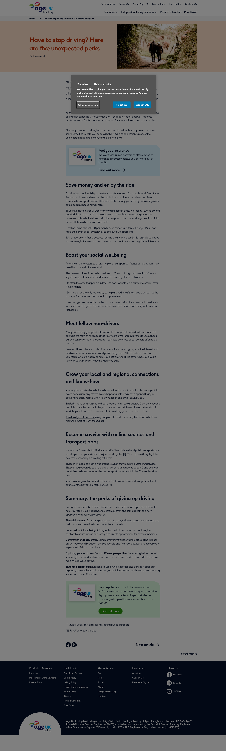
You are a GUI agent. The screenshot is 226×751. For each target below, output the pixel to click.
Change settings (88, 104)
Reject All (122, 104)
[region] (113, 94)
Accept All (142, 104)
